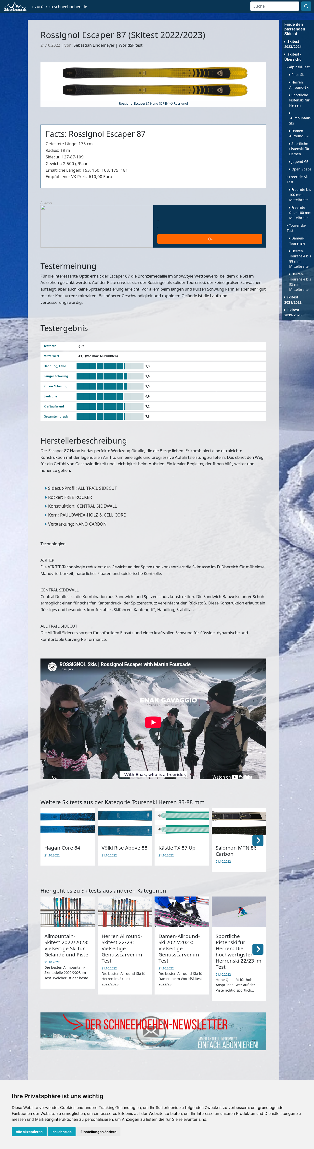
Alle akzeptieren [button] (29, 1132)
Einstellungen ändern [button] (98, 1132)
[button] (258, 840)
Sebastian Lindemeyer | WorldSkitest (108, 45)
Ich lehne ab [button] (62, 1132)
